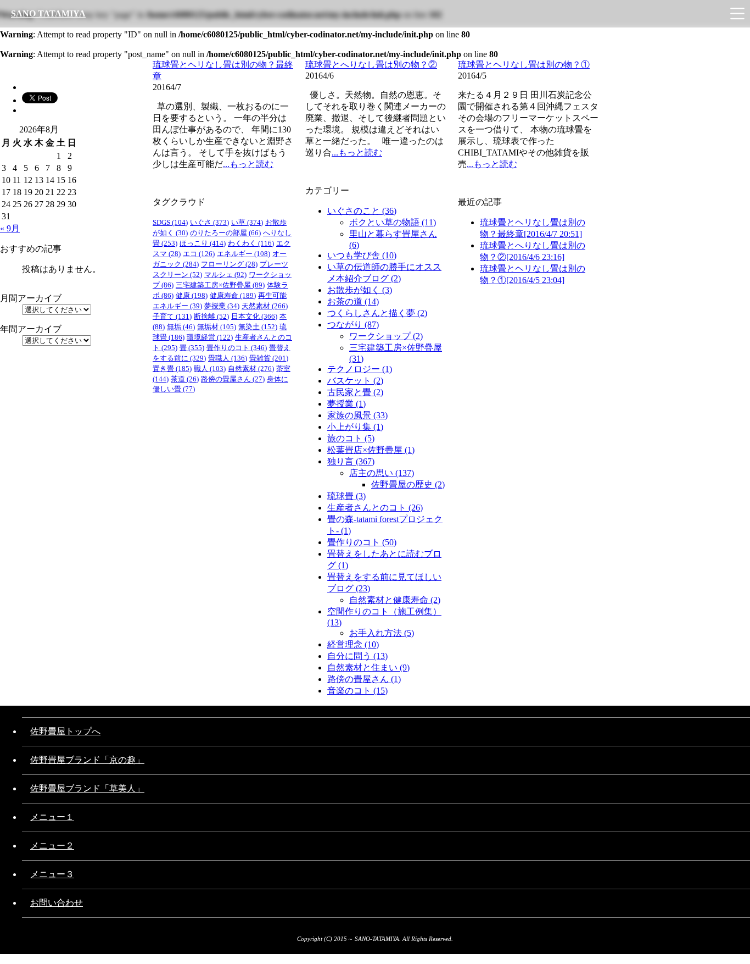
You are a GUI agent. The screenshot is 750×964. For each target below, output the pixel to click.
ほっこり (203, 243)
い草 (247, 222)
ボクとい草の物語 (392, 222)
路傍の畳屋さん (364, 679)
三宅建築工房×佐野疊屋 (220, 285)
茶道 (185, 379)
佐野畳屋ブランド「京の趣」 (87, 759)
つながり (353, 324)
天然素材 (265, 306)
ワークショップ (386, 336)
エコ (199, 254)
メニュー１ (52, 817)
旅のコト (350, 438)
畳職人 (227, 358)
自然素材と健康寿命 (394, 600)
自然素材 (251, 368)
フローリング (229, 264)
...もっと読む (248, 164)
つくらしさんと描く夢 (377, 313)
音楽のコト (357, 690)
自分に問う (357, 656)
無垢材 (216, 327)
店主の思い (381, 473)
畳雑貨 (268, 358)
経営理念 (353, 644)
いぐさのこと (361, 210)
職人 (210, 368)
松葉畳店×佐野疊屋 (371, 450)
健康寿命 (233, 295)
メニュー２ (52, 845)
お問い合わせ (56, 902)
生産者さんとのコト (375, 507)
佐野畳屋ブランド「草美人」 (87, 788)
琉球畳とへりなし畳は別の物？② (371, 64)
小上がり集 (355, 426)
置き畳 (172, 368)
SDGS (170, 222)
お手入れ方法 (381, 633)
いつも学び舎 (361, 255)
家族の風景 (357, 415)
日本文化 (254, 316)
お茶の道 (353, 301)
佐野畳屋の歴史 (408, 484)
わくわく (251, 243)
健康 (192, 295)
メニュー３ (52, 874)
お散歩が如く (359, 290)
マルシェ (225, 274)
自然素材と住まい (368, 667)
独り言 (350, 461)
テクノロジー (359, 369)
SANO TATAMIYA (48, 13)
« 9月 (10, 228)
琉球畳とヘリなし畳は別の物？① (524, 64)
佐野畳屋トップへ (65, 731)
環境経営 (210, 337)
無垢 (181, 327)
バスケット (355, 380)
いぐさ (209, 222)
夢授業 (346, 403)
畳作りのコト (361, 542)
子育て (172, 316)
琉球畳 (346, 496)
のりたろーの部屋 (225, 233)
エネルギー (243, 254)
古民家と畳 (355, 392)
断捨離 (211, 316)
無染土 (257, 327)
